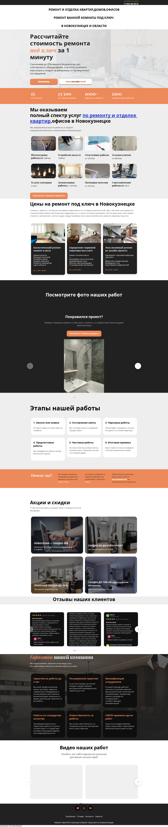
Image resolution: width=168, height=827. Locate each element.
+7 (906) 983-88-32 (130, 4)
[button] (138, 366)
